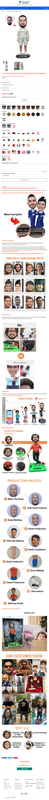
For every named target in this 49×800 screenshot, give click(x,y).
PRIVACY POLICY (18, 783)
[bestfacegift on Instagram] (24, 793)
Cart (47, 8)
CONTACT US (6, 785)
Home (3, 11)
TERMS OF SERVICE (8, 786)
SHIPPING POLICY (18, 785)
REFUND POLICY (18, 786)
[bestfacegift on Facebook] (22, 793)
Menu (4, 8)
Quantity (3, 77)
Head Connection (5, 87)
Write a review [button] (24, 768)
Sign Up (42, 787)
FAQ (15, 782)
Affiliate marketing (18, 788)
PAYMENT (6, 788)
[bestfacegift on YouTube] (26, 793)
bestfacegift (9, 797)
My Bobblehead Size (6, 82)
